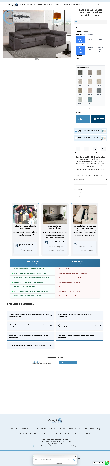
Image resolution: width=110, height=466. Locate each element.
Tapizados (79, 55)
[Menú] (4, 4)
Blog (98, 428)
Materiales (76, 182)
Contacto (62, 428)
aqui (88, 197)
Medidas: (84, 34)
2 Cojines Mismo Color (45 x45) (88, 130)
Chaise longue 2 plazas (80, 39)
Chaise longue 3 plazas (100, 39)
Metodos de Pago (78, 189)
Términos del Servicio (62, 433)
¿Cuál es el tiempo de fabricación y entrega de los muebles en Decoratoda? (29, 336)
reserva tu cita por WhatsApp (67, 446)
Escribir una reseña (68, 363)
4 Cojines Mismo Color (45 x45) (88, 137)
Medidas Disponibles (79, 179)
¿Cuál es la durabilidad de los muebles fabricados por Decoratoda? (75, 316)
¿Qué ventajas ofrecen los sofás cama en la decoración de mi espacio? (28, 326)
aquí (89, 108)
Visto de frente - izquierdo (100, 49)
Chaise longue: (89, 44)
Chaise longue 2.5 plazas (90, 39)
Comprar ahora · (98, 119)
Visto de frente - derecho (90, 49)
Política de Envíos (82, 433)
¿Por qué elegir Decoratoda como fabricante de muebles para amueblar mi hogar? (29, 316)
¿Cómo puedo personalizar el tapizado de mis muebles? (27, 345)
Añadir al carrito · (83, 118)
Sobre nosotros (48, 428)
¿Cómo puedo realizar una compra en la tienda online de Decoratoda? (76, 336)
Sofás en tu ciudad (28, 433)
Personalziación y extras (79, 193)
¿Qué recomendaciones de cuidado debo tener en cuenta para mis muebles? (78, 326)
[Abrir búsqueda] (99, 4)
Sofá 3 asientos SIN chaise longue (80, 50)
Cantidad (78, 112)
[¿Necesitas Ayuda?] (106, 462)
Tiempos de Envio (78, 186)
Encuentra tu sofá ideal (20, 428)
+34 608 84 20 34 (56, 444)
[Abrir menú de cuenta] (102, 4)
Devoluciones (75, 428)
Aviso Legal (45, 433)
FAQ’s (36, 428)
